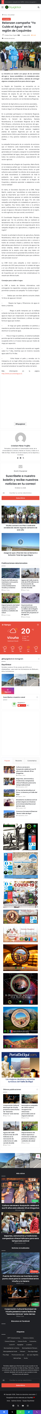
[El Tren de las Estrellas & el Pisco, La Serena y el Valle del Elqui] (9, 793)
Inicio (8, 1401)
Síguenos (8, 692)
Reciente (19, 761)
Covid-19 (11, 1344)
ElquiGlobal (6, 665)
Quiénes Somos (16, 1401)
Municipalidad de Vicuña (10, 1351)
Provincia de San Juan (18, 1355)
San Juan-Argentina (32, 1355)
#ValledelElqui (6, 669)
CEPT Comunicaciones (13, 1338)
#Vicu (3, 671)
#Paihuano (35, 669)
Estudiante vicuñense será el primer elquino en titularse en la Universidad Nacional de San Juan (26, 803)
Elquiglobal (21, 424)
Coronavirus (32, 1341)
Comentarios (32, 761)
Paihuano (22, 1351)
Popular (7, 761)
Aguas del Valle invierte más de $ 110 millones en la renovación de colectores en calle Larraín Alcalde (30, 584)
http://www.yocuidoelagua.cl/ (12, 374)
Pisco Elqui (6, 1355)
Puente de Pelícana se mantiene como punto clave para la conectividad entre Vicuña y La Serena (10, 584)
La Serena (29, 1344)
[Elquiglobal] (13, 7)
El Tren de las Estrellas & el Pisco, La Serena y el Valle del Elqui (26, 792)
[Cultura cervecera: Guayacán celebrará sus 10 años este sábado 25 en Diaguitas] (9, 769)
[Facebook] (20, 458)
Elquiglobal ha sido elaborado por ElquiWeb (19, 1397)
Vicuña (26, 1358)
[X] (23, 458)
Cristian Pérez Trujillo (20, 446)
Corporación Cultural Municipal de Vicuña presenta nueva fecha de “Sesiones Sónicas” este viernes (11, 1109)
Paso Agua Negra (33, 1351)
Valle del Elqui (17, 1358)
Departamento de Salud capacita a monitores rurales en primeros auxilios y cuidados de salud (10, 609)
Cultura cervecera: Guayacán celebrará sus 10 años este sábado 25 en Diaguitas (26, 770)
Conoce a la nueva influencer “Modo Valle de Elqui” (26, 812)
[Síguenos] (38, 1156)
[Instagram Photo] (8, 680)
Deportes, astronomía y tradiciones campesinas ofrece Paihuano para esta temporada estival (26, 782)
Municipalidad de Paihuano (29, 1348)
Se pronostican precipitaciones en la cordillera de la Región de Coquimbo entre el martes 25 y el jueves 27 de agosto (30, 610)
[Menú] (2, 8)
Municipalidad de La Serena (11, 1348)
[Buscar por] (39, 8)
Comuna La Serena (28, 1338)
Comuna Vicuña (22, 1341)
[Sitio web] (18, 458)
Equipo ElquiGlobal (28, 1401)
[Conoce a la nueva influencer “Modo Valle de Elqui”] (9, 814)
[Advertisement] (20, 31)
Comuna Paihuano (10, 1341)
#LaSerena (10, 671)
